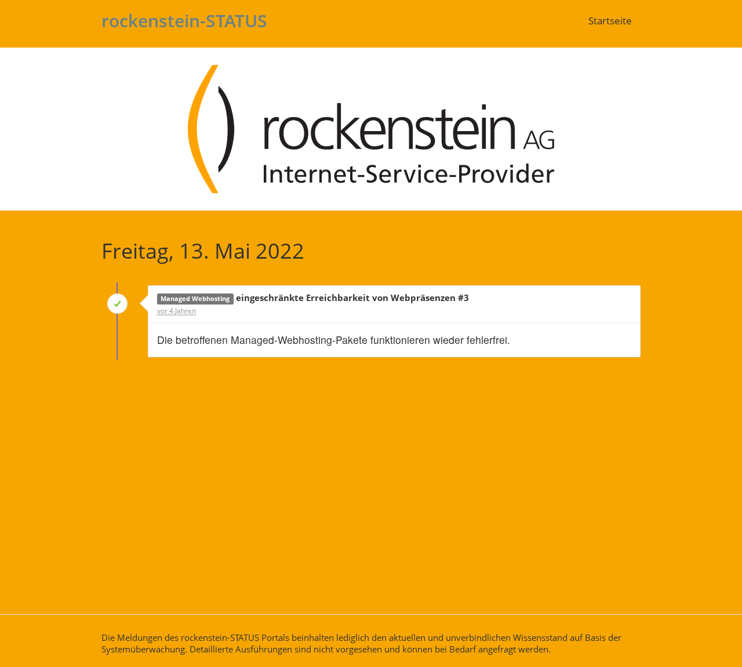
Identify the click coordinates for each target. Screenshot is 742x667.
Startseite (610, 20)
